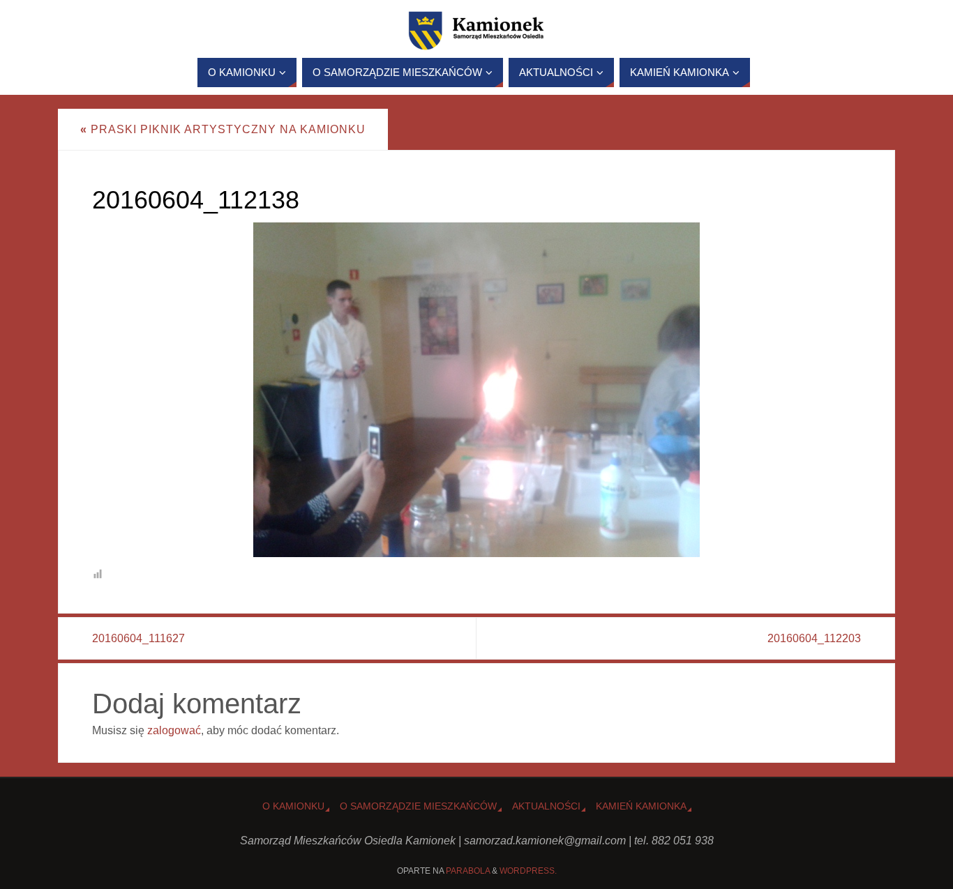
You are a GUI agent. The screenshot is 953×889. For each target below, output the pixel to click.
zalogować (174, 730)
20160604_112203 (814, 638)
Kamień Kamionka (641, 806)
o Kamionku (293, 806)
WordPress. (528, 871)
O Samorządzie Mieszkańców (418, 806)
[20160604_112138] (476, 389)
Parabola (468, 871)
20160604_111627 (138, 638)
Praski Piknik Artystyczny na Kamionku (223, 129)
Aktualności (546, 806)
